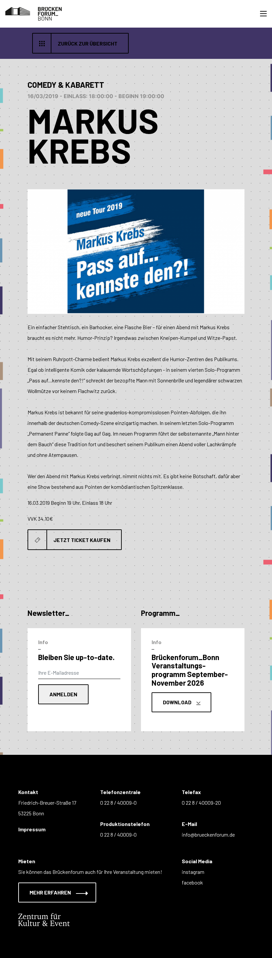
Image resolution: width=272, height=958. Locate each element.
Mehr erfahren (51, 892)
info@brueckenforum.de (208, 834)
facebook (192, 882)
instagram (193, 872)
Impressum (31, 829)
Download (177, 702)
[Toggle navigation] (263, 13)
